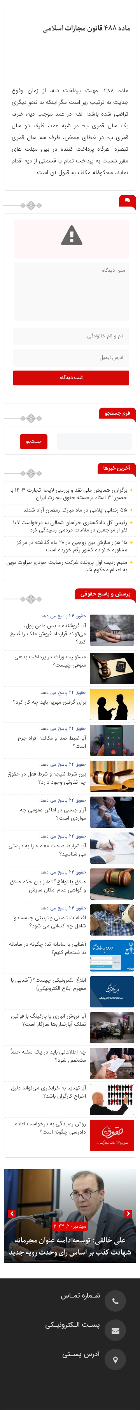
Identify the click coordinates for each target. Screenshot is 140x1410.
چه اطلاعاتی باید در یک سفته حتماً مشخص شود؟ (48, 1056)
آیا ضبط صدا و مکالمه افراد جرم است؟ (52, 742)
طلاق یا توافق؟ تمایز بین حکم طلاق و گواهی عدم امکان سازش (48, 885)
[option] (70, 1216)
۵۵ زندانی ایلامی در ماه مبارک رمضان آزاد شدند (75, 510)
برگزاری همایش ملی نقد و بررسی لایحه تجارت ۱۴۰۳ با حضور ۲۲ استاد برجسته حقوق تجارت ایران (68, 494)
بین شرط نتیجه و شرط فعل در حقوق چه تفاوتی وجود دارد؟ (46, 778)
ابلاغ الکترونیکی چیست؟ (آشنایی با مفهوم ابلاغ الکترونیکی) (48, 984)
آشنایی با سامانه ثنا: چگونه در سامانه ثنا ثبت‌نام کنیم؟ (47, 948)
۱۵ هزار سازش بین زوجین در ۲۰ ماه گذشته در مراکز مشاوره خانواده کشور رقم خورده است (72, 546)
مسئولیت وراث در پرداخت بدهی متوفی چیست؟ (50, 660)
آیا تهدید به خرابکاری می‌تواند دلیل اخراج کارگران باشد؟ (48, 1092)
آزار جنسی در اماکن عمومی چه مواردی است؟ (53, 814)
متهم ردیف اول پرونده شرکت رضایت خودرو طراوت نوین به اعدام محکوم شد (66, 566)
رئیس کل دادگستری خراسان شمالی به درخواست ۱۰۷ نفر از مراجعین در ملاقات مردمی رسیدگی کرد (70, 526)
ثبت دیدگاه (71, 378)
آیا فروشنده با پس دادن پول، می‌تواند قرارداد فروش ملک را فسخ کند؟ (48, 633)
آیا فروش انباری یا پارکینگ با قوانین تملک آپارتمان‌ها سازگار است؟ (48, 1020)
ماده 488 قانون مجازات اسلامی (86, 28)
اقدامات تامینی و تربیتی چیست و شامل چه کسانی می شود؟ (50, 921)
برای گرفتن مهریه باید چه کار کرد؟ (49, 702)
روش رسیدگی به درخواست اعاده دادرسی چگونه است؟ (50, 1127)
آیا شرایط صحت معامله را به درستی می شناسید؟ (47, 849)
